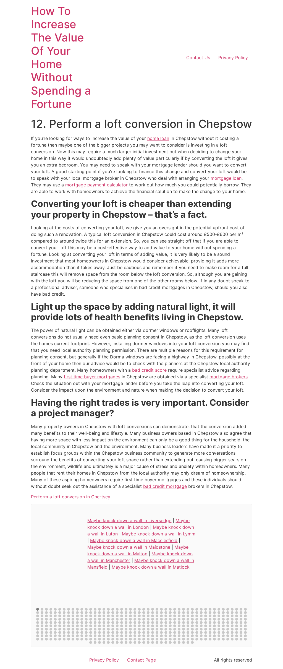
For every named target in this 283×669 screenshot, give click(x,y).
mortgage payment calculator (96, 185)
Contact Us (198, 57)
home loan (158, 138)
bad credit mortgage (165, 486)
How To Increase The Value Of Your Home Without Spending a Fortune (61, 57)
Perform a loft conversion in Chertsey (70, 496)
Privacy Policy (233, 57)
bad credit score (149, 370)
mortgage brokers (228, 376)
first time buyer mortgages (92, 376)
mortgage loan (226, 178)
